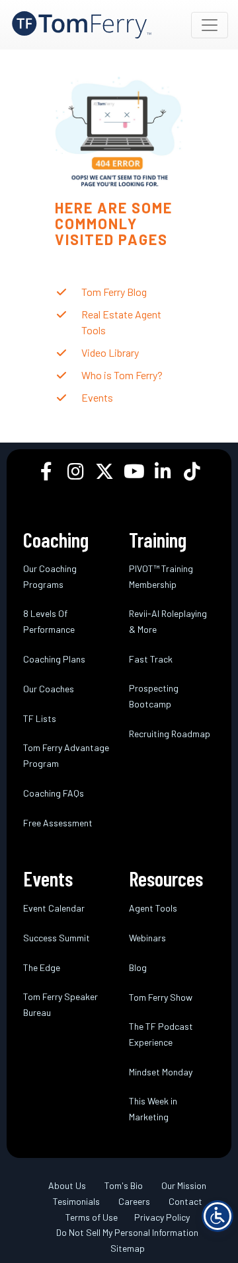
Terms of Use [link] (91, 1217)
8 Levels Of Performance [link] (49, 621)
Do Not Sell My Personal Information (127, 1232)
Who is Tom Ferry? (122, 375)
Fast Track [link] (151, 659)
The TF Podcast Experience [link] (161, 1034)
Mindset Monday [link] (160, 1071)
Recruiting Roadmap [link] (169, 733)
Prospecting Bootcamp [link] (153, 695)
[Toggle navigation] (209, 25)
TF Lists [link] (39, 718)
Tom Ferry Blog (114, 291)
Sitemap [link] (127, 1248)
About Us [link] (67, 1185)
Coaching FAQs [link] (53, 793)
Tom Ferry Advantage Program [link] (66, 755)
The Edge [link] (41, 967)
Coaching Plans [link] (54, 659)
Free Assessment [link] (58, 822)
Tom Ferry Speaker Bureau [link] (60, 1004)
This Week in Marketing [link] (153, 1108)
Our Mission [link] (183, 1185)
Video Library (110, 352)
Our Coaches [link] (48, 688)
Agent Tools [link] (153, 908)
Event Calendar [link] (54, 908)
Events (97, 397)
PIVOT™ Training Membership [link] (161, 576)
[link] (81, 25)
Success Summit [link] (56, 937)
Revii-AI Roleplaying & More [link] (168, 621)
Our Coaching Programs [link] (50, 576)
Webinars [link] (147, 937)
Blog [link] (138, 967)
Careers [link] (134, 1201)
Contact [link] (185, 1201)
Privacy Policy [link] (162, 1217)
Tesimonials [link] (76, 1201)
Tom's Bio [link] (123, 1185)
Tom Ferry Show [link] (160, 997)
